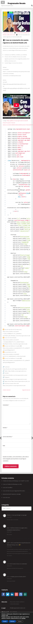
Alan (8, 528)
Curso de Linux (6, 497)
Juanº (8, 542)
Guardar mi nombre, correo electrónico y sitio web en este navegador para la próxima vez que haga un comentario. (16, 459)
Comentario (6, 405)
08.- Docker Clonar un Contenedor (18, 564)
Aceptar (5, 621)
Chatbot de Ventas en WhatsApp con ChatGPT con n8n (16, 481)
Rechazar (12, 621)
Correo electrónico (8, 436)
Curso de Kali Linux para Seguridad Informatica (14, 491)
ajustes (23, 618)
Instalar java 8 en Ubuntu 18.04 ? (18, 576)
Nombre (5, 427)
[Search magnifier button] (32, 5)
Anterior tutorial (6, 390)
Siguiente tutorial (26, 390)
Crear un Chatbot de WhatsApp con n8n (12, 484)
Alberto (8, 515)
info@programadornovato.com (17, 608)
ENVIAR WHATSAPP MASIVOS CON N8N (12, 494)
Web (4, 445)
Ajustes (20, 621)
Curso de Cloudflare (7, 487)
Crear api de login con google (19, 515)
